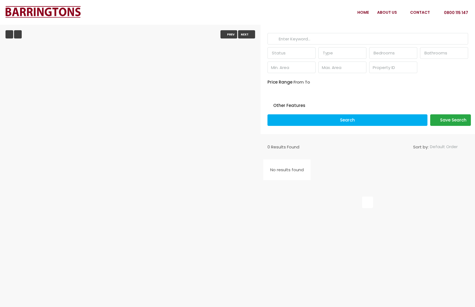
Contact (420, 12)
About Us (387, 12)
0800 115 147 (455, 12)
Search (347, 120)
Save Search (452, 120)
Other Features (288, 105)
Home (363, 12)
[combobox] (291, 53)
